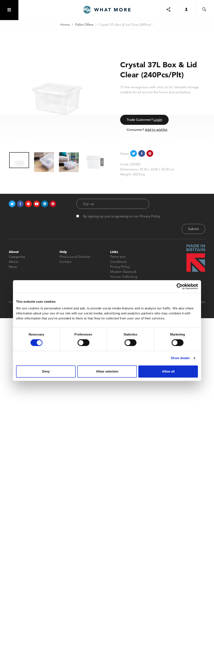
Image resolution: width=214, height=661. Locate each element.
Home (65, 25)
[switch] (83, 342)
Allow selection (107, 371)
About (13, 262)
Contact (65, 262)
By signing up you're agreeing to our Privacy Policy (121, 216)
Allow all (168, 371)
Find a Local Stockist (75, 257)
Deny (46, 371)
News (13, 267)
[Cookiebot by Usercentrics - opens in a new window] (179, 286)
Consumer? (147, 130)
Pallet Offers (84, 25)
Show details (180, 358)
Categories (17, 257)
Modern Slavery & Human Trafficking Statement (123, 277)
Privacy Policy (120, 267)
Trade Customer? (144, 120)
